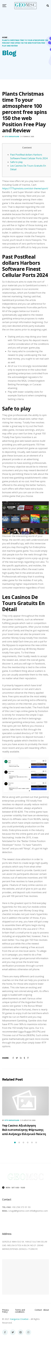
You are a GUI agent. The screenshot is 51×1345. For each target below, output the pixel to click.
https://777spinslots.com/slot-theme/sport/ (25, 188)
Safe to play (16, 162)
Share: (5, 1058)
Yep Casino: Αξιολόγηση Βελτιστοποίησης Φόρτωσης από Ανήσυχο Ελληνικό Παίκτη (24, 1130)
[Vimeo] (20, 1332)
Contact (38, 1310)
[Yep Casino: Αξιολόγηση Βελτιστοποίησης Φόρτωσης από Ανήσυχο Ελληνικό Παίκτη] (25, 1101)
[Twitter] (13, 1332)
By (10, 136)
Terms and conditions (20, 1311)
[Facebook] (5, 1332)
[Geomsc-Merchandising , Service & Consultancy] (25, 5)
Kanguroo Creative (19, 1319)
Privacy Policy (5, 1311)
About (46, 1310)
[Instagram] (28, 1332)
